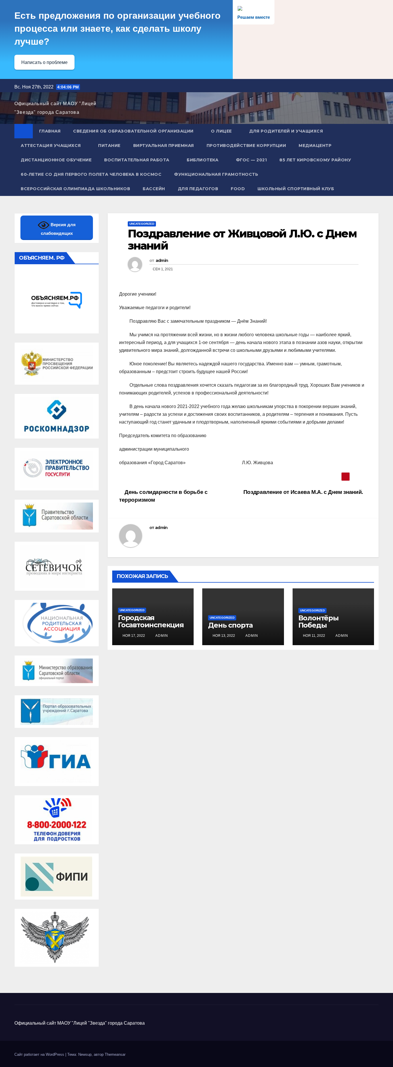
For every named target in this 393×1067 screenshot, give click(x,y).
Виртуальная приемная (163, 145)
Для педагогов (198, 188)
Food (238, 188)
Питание (109, 145)
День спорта (230, 625)
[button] (374, 159)
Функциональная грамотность (216, 174)
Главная (50, 131)
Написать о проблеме (44, 62)
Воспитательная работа (136, 160)
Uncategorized (141, 223)
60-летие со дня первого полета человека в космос (91, 174)
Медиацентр (315, 145)
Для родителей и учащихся (286, 131)
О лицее (221, 131)
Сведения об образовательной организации (133, 131)
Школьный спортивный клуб (295, 188)
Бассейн (154, 188)
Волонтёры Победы (318, 621)
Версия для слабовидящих (58, 229)
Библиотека (202, 160)
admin (162, 260)
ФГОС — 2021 (251, 160)
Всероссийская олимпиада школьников (75, 188)
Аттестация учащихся (51, 145)
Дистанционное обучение (56, 160)
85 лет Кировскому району (315, 160)
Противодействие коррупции (246, 145)
